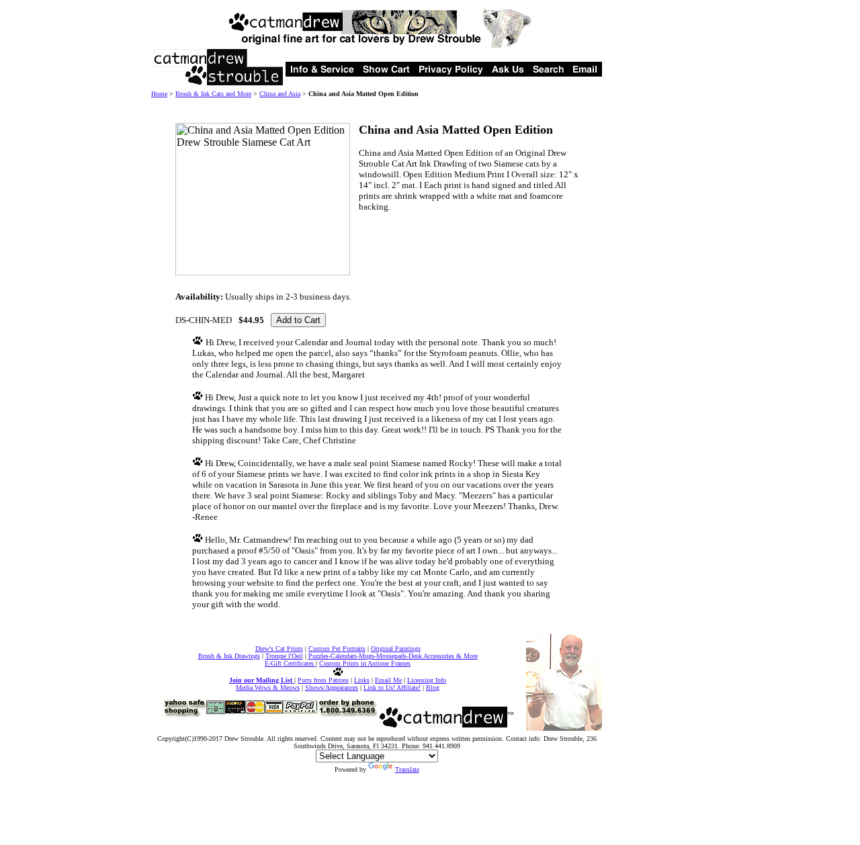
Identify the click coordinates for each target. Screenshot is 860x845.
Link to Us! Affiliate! (392, 687)
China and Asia (279, 93)
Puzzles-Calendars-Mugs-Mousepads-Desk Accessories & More (393, 656)
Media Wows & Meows (268, 687)
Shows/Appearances (331, 687)
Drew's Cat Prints (279, 648)
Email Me (388, 680)
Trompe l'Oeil (284, 656)
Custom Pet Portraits (337, 648)
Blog (432, 687)
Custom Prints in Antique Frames (365, 663)
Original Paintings (396, 648)
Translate (407, 769)
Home (159, 93)
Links (362, 680)
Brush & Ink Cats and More (213, 93)
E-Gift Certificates (290, 663)
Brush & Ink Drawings (229, 656)
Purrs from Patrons (323, 680)
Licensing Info (426, 680)
